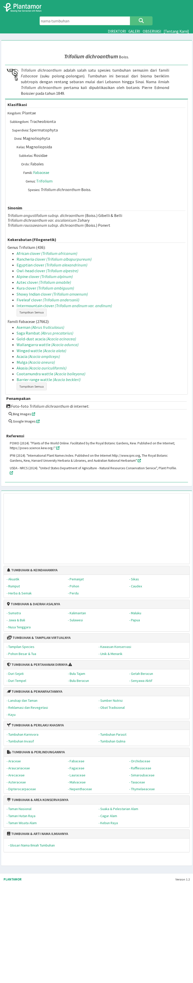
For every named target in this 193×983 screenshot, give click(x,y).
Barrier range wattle (49, 379)
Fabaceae (41, 172)
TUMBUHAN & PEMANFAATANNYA (36, 691)
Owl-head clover (47, 270)
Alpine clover (45, 276)
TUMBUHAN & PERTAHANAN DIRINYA (39, 664)
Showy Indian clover (52, 294)
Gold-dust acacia (46, 338)
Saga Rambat (45, 333)
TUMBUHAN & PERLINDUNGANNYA (38, 752)
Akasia (42, 367)
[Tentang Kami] (176, 31)
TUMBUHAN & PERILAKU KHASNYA (37, 725)
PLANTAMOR (13, 879)
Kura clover (45, 288)
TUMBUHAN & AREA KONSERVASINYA (39, 800)
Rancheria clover (54, 259)
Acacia (38, 356)
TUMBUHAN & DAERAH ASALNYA (35, 604)
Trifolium (44, 180)
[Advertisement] (96, 526)
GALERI (134, 31)
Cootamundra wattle (51, 373)
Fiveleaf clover (48, 299)
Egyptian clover (52, 264)
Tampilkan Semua (31, 312)
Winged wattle (41, 350)
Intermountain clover (64, 305)
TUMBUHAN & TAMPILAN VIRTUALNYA (41, 637)
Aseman (40, 327)
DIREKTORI (117, 31)
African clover (47, 253)
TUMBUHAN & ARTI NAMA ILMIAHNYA (39, 833)
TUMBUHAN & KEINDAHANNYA (34, 570)
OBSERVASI (152, 31)
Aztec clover (44, 282)
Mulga (36, 362)
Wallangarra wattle (48, 344)
